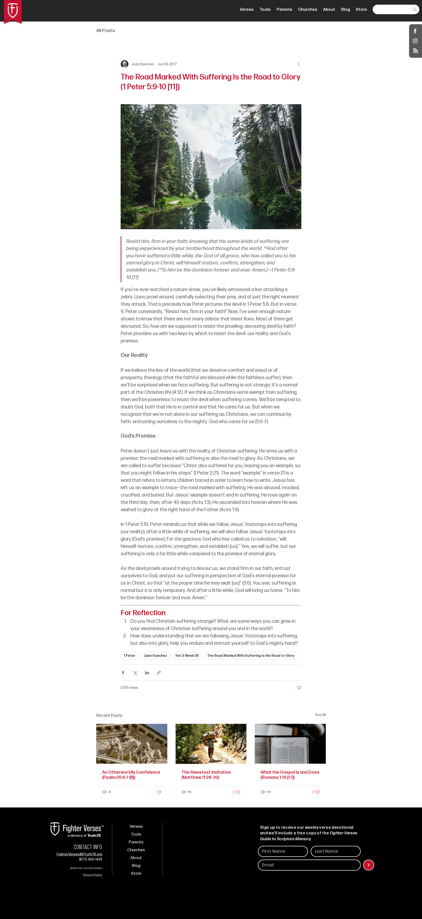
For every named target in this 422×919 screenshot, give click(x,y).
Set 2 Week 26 (187, 656)
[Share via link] (159, 672)
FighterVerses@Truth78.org (79, 854)
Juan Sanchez (155, 656)
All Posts (105, 31)
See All (320, 715)
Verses (136, 826)
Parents (136, 842)
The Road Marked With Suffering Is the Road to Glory (250, 656)
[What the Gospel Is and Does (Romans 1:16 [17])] (290, 744)
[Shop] (415, 31)
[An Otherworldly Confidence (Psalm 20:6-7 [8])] (131, 744)
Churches (136, 850)
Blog (136, 865)
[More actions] (298, 64)
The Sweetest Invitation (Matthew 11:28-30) (206, 775)
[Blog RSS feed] (415, 51)
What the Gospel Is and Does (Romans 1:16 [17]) (290, 775)
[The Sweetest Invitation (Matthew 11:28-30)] (211, 744)
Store (136, 873)
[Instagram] (415, 40)
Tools (136, 834)
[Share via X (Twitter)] (135, 672)
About (136, 857)
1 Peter (129, 656)
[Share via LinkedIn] (147, 672)
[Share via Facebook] (123, 672)
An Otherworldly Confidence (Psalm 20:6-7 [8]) (131, 775)
